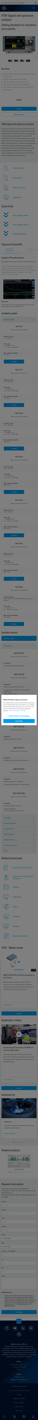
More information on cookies (17, 710)
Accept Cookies (19, 721)
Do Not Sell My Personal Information (19, 716)
